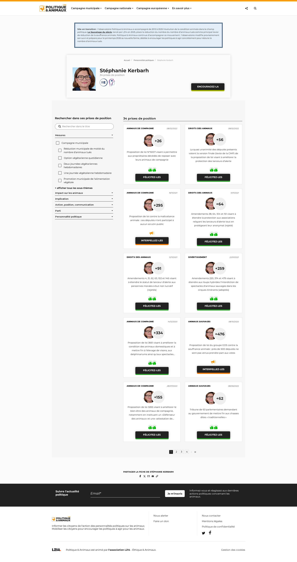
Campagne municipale (75, 143)
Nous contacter (211, 515)
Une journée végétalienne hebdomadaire (88, 173)
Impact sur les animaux (69, 193)
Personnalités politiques (144, 60)
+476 (220, 334)
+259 (219, 268)
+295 (158, 205)
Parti (58, 210)
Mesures (60, 135)
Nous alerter (160, 515)
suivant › (191, 452)
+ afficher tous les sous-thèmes (74, 188)
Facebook (208, 533)
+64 (220, 204)
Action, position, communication (74, 204)
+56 (219, 139)
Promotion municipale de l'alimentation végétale (87, 181)
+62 (219, 398)
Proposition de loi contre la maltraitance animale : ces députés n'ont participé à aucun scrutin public (151, 220)
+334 (158, 332)
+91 (158, 268)
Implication (62, 198)
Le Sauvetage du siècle (100, 32)
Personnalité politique (68, 216)
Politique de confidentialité (218, 526)
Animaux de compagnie (140, 128)
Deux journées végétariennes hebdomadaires (80, 166)
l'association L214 (119, 549)
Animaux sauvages (199, 321)
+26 (158, 141)
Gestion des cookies (233, 550)
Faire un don (161, 521)
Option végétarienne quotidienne (83, 158)
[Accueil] (52, 14)
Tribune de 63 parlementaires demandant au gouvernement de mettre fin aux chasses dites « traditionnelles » (213, 413)
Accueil (127, 60)
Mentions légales (212, 521)
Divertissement (197, 257)
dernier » (195, 452)
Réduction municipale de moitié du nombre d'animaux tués (84, 150)
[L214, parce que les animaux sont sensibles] (56, 550)
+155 (158, 397)
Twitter (208, 539)
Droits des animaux (200, 128)
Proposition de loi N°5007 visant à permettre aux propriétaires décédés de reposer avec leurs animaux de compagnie (152, 156)
